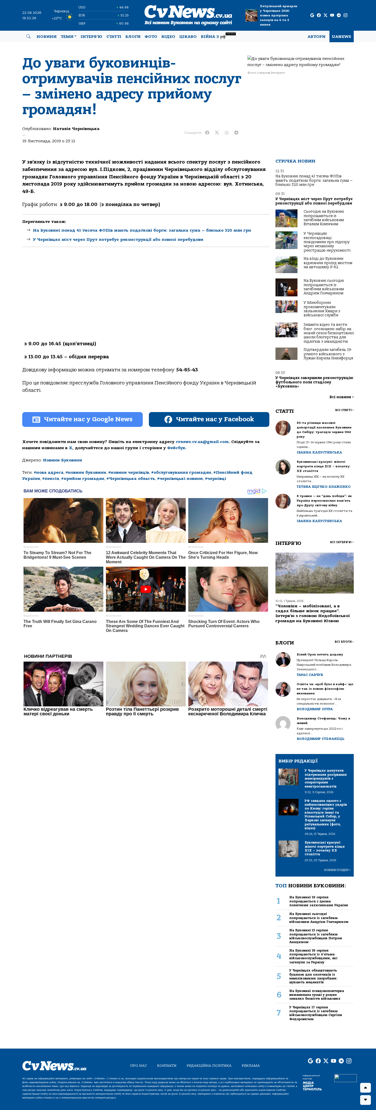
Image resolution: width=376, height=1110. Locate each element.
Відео (168, 36)
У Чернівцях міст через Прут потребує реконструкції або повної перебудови (118, 239)
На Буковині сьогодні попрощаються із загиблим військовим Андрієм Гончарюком (324, 286)
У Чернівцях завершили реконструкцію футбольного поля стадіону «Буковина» (314, 382)
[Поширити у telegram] (236, 132)
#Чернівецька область (130, 478)
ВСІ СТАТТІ (344, 410)
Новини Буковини (62, 460)
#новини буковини (85, 472)
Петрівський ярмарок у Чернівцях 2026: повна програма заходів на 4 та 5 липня (278, 15)
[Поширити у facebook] (207, 132)
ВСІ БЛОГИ (344, 641)
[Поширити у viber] (226, 132)
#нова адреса (48, 472)
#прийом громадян (82, 478)
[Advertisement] (145, 298)
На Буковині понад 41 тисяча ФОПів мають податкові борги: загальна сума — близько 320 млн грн (142, 230)
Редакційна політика (209, 1065)
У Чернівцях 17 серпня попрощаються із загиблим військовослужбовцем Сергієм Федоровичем (315, 1013)
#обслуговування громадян (181, 472)
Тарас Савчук (310, 675)
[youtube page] (332, 15)
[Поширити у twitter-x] (217, 132)
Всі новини (341, 397)
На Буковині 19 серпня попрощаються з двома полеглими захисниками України (318, 901)
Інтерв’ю (91, 36)
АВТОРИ (316, 36)
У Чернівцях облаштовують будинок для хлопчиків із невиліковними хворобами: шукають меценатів (313, 976)
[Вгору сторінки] (365, 1088)
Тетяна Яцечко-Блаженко (323, 487)
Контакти (166, 1065)
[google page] (312, 15)
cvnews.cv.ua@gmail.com (202, 441)
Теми (67, 36)
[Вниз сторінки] (365, 1100)
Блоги (132, 36)
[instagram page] (345, 15)
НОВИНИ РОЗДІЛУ (337, 870)
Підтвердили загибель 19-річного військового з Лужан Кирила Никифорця (328, 354)
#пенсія (50, 478)
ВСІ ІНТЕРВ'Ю (342, 542)
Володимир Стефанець (320, 739)
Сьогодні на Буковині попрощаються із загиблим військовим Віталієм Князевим (324, 217)
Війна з (218, 36)
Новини (47, 36)
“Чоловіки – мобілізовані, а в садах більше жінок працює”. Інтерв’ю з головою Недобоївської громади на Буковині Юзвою (312, 613)
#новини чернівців (128, 472)
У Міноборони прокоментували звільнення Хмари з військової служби (322, 308)
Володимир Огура (315, 709)
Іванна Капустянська (319, 452)
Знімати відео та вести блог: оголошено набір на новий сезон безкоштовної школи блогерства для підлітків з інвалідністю (329, 333)
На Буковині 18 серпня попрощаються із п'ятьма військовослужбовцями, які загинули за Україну (313, 956)
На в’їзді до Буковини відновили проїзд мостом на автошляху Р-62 (328, 262)
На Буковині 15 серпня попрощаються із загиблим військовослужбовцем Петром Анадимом (315, 936)
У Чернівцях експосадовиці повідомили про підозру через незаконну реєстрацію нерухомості (327, 242)
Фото (151, 36)
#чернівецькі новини (180, 478)
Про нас (138, 1065)
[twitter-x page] (325, 15)
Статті (113, 36)
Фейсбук (176, 448)
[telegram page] (339, 15)
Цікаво (188, 36)
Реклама (251, 1065)
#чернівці (215, 478)
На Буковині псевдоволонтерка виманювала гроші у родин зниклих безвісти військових (316, 995)
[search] (28, 37)
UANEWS (341, 36)
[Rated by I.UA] (345, 1077)
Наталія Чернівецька (76, 128)
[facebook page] (319, 15)
